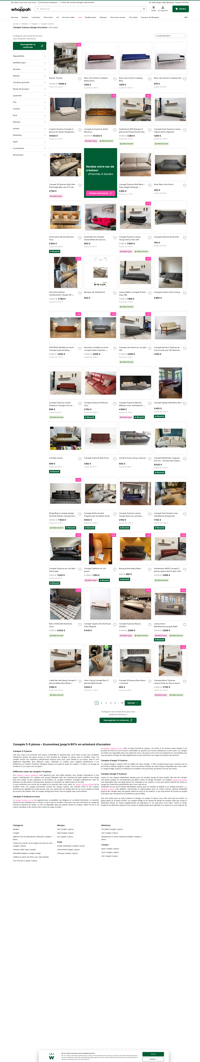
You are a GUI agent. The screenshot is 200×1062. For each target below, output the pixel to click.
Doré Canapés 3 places (110, 852)
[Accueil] (21, 9)
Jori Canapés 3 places (65, 836)
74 (122, 703)
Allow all (153, 1054)
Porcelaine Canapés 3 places (112, 829)
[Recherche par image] (144, 9)
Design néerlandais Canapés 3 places (71, 846)
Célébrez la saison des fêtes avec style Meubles (31, 857)
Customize (152, 1059)
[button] (142, 2)
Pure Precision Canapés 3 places (25, 861)
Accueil (15, 24)
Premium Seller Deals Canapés (24, 849)
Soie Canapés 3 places (109, 833)
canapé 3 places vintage (84, 784)
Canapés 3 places (47, 24)
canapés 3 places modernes (27, 775)
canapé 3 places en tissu (113, 748)
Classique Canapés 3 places (67, 853)
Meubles (24, 24)
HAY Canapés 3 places (65, 829)
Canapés (34, 24)
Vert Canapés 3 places (109, 856)
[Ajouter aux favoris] (80, 79)
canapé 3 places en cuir (25, 800)
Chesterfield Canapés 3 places (68, 849)
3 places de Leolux (179, 780)
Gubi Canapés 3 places (65, 833)
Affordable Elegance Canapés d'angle (27, 853)
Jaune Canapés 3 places (110, 849)
